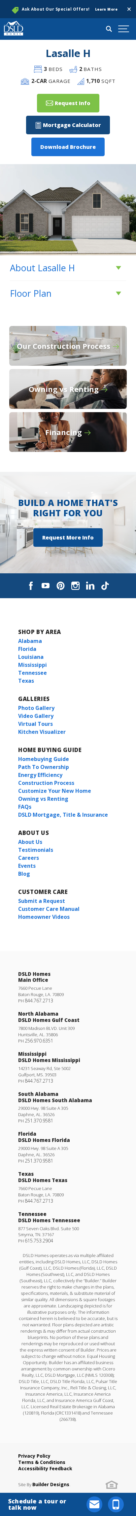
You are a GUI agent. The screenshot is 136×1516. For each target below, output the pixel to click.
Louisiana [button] (31, 657)
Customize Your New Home (54, 790)
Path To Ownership (43, 767)
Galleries (34, 699)
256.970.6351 (39, 1041)
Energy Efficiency (40, 775)
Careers (28, 857)
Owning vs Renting (43, 798)
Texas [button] (26, 680)
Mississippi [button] (32, 664)
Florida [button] (27, 649)
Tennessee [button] (32, 672)
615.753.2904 (39, 1240)
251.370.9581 (39, 1120)
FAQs (24, 806)
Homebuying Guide (43, 759)
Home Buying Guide (50, 750)
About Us (33, 833)
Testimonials (35, 849)
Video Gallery (35, 716)
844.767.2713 (39, 1000)
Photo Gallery (36, 708)
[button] (129, 9)
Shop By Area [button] (39, 632)
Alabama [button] (30, 641)
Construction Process (46, 783)
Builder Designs (50, 1484)
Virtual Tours (35, 723)
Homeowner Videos (44, 916)
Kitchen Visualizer (42, 731)
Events (27, 865)
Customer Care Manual (49, 909)
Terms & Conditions (41, 1462)
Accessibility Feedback (45, 1468)
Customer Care (43, 892)
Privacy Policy (34, 1456)
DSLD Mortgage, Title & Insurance (63, 814)
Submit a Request (41, 901)
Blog (24, 873)
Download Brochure (68, 147)
